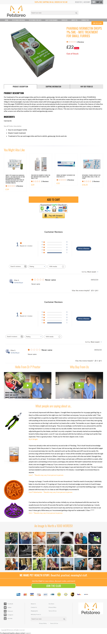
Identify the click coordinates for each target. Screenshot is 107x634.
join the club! (97, 23)
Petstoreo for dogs (18, 20)
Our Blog (64, 20)
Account (87, 2)
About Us (74, 20)
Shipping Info (34, 611)
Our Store (51, 604)
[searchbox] (16, 266)
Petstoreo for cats (35, 20)
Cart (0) (99, 2)
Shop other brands (51, 20)
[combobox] (37, 266)
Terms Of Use (52, 611)
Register (78, 2)
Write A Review (83, 249)
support (28, 633)
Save (77, 48)
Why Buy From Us (36, 614)
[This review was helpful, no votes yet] (92, 290)
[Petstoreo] (16, 11)
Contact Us (85, 20)
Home (6, 20)
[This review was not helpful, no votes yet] (96, 290)
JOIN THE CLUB (53, 586)
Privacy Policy (52, 607)
